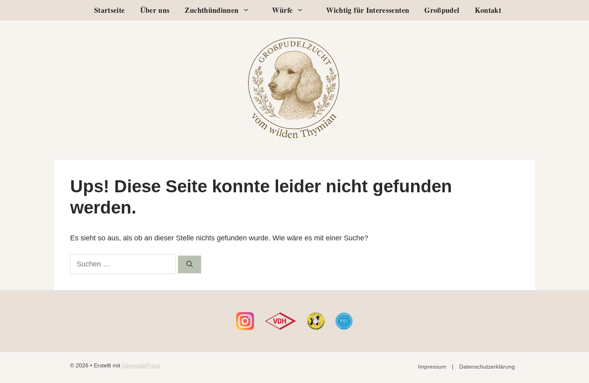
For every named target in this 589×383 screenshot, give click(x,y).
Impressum (432, 366)
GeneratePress (141, 365)
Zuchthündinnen (211, 10)
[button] (248, 10)
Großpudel (441, 10)
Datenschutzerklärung (487, 366)
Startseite (109, 10)
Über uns (155, 10)
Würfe (282, 10)
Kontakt (488, 10)
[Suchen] (189, 264)
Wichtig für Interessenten (367, 10)
